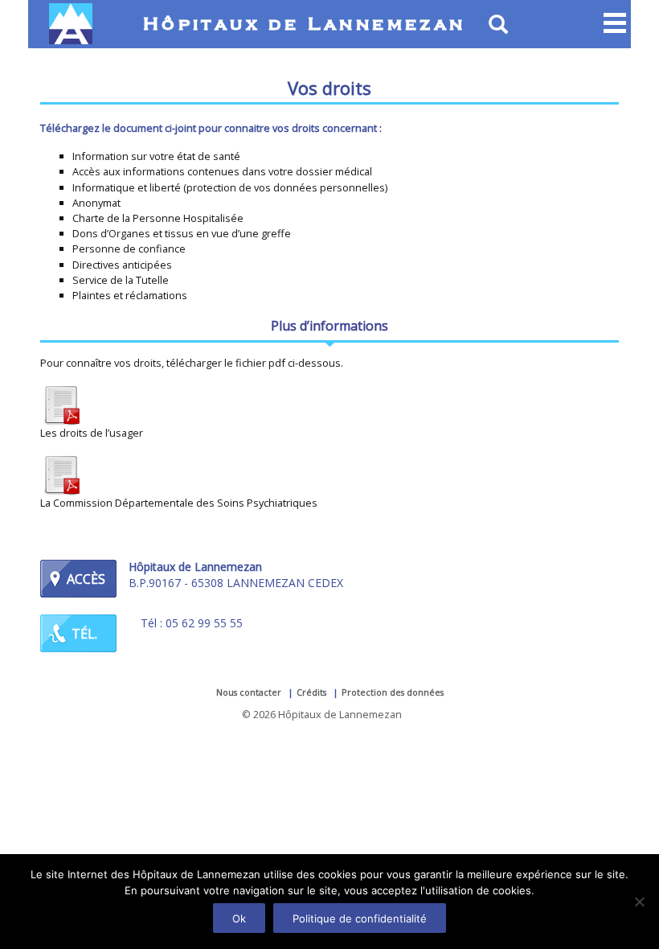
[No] (639, 902)
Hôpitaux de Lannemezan (304, 25)
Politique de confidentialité (360, 918)
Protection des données (393, 692)
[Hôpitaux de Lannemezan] (74, 23)
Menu (615, 24)
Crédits (311, 692)
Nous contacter (248, 692)
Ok (239, 918)
